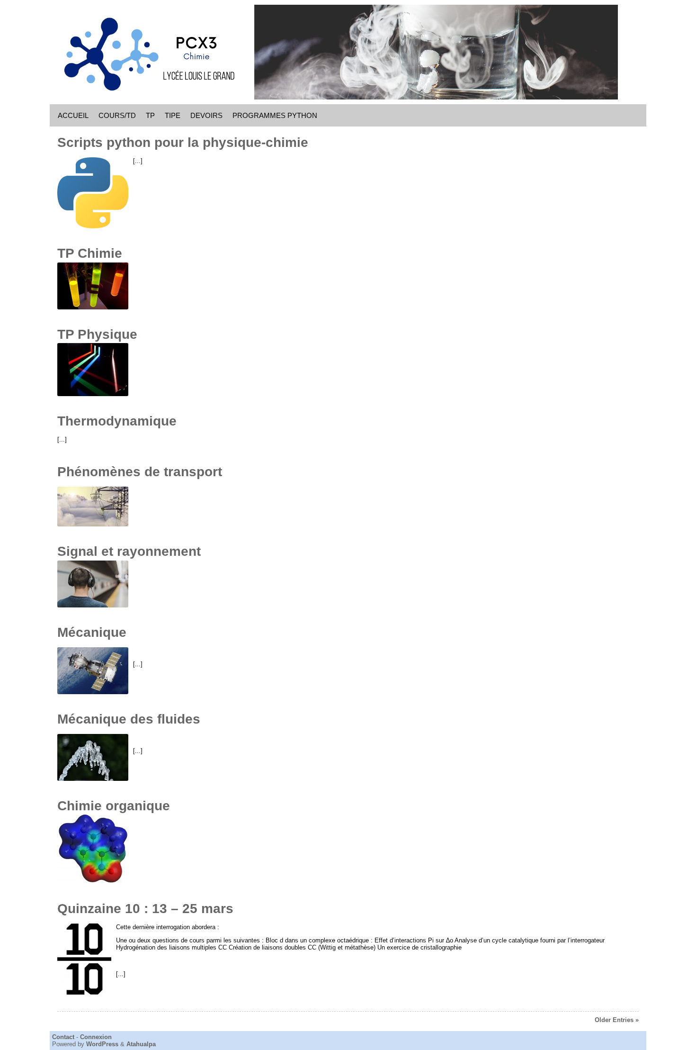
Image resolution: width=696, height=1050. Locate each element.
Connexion (96, 1037)
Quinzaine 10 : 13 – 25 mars (145, 908)
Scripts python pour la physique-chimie (182, 142)
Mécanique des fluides (128, 719)
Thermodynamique (117, 421)
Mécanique (91, 632)
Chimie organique (113, 805)
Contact (63, 1037)
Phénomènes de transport (139, 471)
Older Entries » (617, 1019)
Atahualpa (141, 1044)
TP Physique (97, 334)
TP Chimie (89, 253)
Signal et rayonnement (129, 551)
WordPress (102, 1044)
